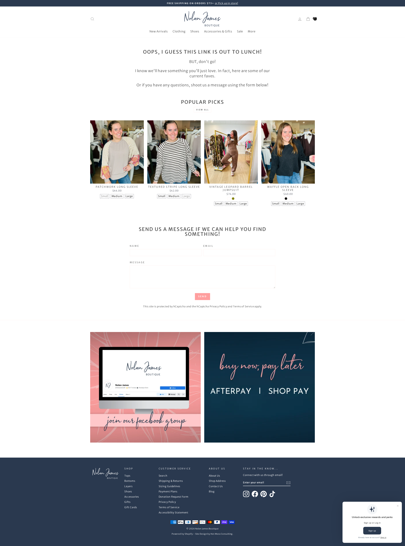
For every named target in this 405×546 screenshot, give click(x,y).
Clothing (179, 31)
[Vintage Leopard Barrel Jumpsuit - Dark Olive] (233, 198)
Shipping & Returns (171, 480)
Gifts (127, 501)
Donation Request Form (173, 496)
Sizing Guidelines (169, 486)
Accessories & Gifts (218, 31)
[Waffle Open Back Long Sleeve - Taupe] (290, 198)
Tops (127, 475)
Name (134, 246)
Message (137, 262)
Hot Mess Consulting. (222, 534)
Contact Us (216, 486)
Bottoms (129, 480)
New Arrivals (159, 31)
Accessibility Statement (173, 512)
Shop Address (217, 480)
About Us (214, 475)
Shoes (194, 31)
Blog (212, 491)
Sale (240, 31)
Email (208, 246)
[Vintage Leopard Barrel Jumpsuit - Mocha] (228, 198)
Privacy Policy (218, 306)
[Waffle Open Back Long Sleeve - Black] (285, 198)
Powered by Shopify (182, 534)
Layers (128, 486)
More (251, 31)
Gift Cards (130, 507)
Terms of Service (243, 306)
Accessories (131, 496)
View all (202, 110)
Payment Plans (168, 491)
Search (163, 475)
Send (202, 296)
